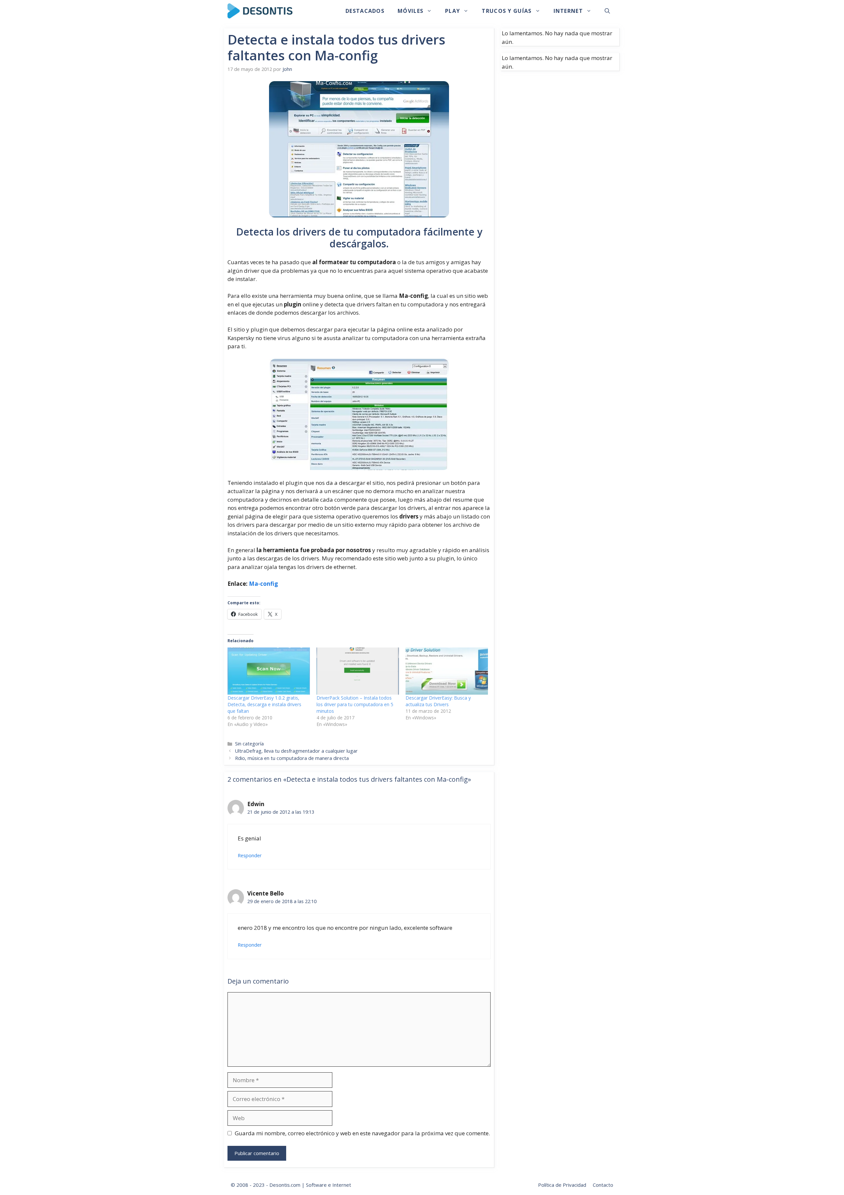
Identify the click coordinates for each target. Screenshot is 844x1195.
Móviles (410, 11)
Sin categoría (249, 743)
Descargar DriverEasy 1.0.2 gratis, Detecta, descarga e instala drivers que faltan (264, 704)
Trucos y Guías (506, 11)
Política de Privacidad (562, 1184)
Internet (568, 11)
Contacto (603, 1184)
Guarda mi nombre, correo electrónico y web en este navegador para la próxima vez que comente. (362, 1133)
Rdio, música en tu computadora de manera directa (292, 758)
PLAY (452, 11)
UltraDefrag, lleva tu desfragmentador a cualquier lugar (296, 751)
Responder (250, 855)
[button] (607, 11)
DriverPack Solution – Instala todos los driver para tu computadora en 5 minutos (354, 704)
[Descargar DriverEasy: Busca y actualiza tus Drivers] (447, 671)
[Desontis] (259, 11)
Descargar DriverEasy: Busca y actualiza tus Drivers (438, 701)
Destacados (365, 11)
